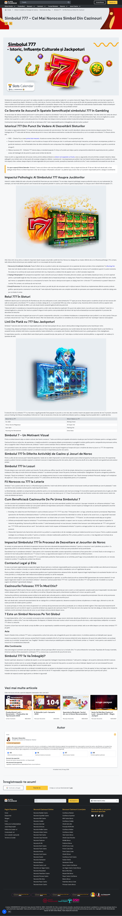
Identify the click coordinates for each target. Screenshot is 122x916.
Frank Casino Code (68, 851)
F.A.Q (6, 821)
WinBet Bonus (66, 840)
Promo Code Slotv (67, 848)
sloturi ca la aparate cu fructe (65, 157)
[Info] (4, 911)
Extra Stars (70, 430)
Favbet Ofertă (66, 860)
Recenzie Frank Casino (40, 848)
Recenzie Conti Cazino (40, 854)
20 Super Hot (71, 425)
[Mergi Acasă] (11, 2)
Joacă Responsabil (10, 826)
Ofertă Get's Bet (67, 824)
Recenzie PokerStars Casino (42, 873)
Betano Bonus (66, 879)
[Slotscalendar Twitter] (99, 815)
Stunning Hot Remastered (13, 430)
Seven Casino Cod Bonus (69, 865)
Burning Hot (111, 266)
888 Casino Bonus (67, 818)
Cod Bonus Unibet (67, 832)
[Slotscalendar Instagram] (102, 815)
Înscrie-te (37, 788)
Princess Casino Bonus (69, 884)
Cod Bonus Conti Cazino (69, 857)
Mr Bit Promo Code (67, 846)
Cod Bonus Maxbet (68, 813)
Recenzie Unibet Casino (40, 832)
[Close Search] (68, 2)
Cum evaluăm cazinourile (12, 835)
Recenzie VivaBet (38, 821)
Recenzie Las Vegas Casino (41, 868)
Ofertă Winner (66, 854)
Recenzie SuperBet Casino (41, 815)
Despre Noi (8, 815)
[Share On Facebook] (6, 23)
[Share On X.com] (10, 23)
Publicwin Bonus (67, 843)
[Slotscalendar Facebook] (96, 815)
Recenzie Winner (38, 851)
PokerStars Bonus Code (69, 882)
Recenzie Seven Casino (40, 884)
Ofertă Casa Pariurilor (68, 838)
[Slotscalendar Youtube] (93, 815)
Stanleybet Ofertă (67, 862)
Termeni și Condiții (10, 838)
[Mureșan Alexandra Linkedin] (115, 734)
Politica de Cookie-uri (11, 829)
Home (6, 813)
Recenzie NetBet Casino (40, 829)
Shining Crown (71, 422)
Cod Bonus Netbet (67, 829)
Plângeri (7, 818)
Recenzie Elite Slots (39, 879)
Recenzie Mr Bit (38, 843)
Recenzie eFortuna (39, 826)
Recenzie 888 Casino (40, 818)
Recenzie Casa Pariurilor (40, 838)
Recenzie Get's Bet (39, 824)
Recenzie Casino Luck (40, 865)
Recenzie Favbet (38, 857)
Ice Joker (8, 422)
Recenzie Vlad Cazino (40, 835)
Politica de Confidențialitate (13, 824)
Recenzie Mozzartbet (40, 871)
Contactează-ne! (10, 832)
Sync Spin (8, 427)
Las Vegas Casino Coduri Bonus (71, 868)
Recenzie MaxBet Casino (41, 813)
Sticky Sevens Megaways (13, 425)
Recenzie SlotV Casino (40, 846)
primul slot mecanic (32, 138)
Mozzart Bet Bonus (67, 873)
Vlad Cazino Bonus (67, 835)
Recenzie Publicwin (39, 840)
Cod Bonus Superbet (68, 815)
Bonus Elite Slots (67, 871)
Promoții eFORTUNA (68, 826)
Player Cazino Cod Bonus (69, 876)
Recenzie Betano (38, 862)
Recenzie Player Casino (40, 882)
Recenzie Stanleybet (39, 860)
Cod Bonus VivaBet (68, 821)
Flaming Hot (70, 427)
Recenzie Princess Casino (41, 876)
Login (71, 788)
